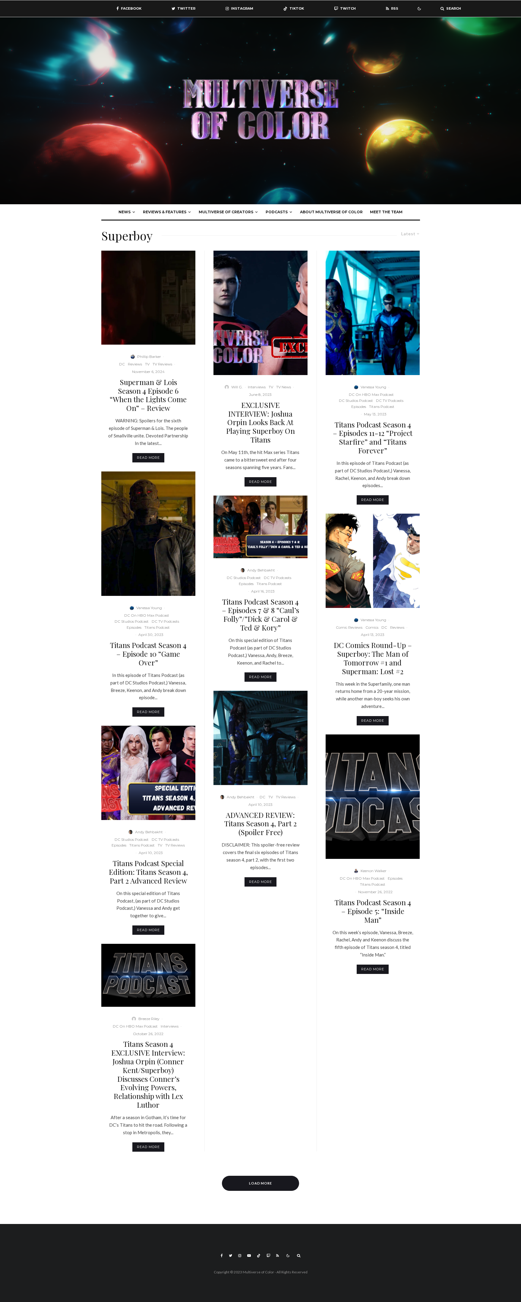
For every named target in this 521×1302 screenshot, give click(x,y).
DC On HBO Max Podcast (146, 615)
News (124, 212)
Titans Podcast (157, 627)
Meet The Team (386, 212)
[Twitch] (268, 1255)
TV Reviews (162, 364)
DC (122, 364)
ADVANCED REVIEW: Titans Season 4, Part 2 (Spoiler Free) (260, 824)
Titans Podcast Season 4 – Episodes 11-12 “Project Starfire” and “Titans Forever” (372, 437)
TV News (283, 387)
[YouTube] (249, 1255)
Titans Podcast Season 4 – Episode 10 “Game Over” (148, 654)
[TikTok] (259, 1255)
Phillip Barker (149, 356)
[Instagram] (239, 1255)
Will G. (237, 387)
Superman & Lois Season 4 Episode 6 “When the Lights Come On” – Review (148, 395)
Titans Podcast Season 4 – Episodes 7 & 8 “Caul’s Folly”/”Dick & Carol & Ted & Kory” (260, 614)
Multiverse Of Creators (226, 212)
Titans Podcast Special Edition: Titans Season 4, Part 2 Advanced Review (148, 872)
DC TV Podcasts (165, 621)
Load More (260, 1183)
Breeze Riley (148, 1018)
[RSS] (277, 1255)
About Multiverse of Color (331, 212)
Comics (371, 627)
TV (147, 364)
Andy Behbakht (149, 832)
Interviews (169, 1026)
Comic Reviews (349, 627)
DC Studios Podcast (132, 621)
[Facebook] (222, 1255)
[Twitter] (230, 1255)
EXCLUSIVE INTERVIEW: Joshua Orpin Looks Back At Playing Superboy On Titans (260, 422)
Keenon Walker (374, 871)
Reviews (135, 364)
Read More (148, 457)
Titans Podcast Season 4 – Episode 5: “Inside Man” (373, 911)
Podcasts (277, 212)
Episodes (134, 627)
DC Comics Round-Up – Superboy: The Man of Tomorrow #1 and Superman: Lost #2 (373, 658)
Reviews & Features (164, 212)
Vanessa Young (149, 608)
